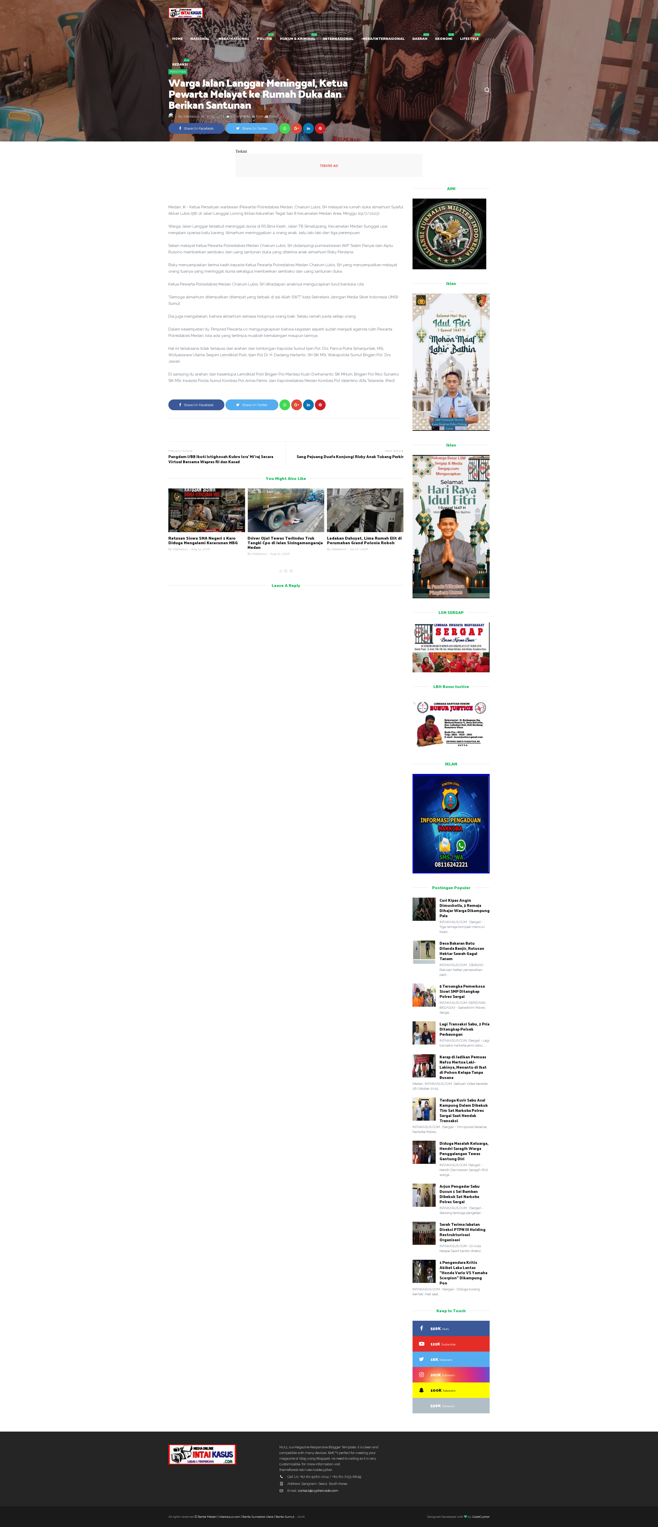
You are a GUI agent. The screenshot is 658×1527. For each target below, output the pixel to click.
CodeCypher (481, 1517)
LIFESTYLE (469, 38)
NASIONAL (199, 38)
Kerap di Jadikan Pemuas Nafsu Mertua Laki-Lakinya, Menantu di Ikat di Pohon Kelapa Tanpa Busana (463, 1067)
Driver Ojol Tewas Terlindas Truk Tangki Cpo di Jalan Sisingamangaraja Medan (206, 542)
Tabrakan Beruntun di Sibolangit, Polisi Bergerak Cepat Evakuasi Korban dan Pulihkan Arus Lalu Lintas (364, 542)
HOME (177, 38)
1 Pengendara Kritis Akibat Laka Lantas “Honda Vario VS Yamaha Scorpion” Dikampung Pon (463, 1272)
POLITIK (264, 38)
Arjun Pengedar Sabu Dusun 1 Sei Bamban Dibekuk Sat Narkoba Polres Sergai (460, 1194)
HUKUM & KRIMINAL (297, 38)
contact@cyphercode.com (318, 1491)
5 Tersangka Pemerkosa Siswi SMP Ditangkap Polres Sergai (462, 991)
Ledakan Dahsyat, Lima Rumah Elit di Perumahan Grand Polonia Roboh (285, 540)
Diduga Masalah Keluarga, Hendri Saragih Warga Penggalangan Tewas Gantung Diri (464, 1151)
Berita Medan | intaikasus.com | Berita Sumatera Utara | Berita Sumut (246, 1517)
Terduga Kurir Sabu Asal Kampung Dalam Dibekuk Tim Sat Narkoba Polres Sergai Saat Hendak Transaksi (464, 1110)
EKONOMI (443, 38)
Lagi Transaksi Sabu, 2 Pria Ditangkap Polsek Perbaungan (464, 1029)
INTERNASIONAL (338, 38)
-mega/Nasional (233, 38)
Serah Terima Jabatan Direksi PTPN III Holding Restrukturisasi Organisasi (463, 1232)
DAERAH (419, 38)
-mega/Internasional (383, 38)
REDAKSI (180, 64)
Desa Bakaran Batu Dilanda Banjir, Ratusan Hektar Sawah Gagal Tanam (462, 951)
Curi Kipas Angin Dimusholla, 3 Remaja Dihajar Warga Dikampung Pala (465, 908)
